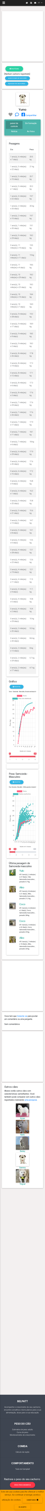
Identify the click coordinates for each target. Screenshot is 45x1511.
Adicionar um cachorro (18, 78)
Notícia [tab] (14, 131)
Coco (22, 904)
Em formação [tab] (31, 123)
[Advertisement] (22, 36)
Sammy (22, 1167)
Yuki (21, 870)
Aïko (21, 887)
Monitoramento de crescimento (22, 1435)
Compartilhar (30, 115)
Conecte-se (22, 1016)
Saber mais (31, 1500)
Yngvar (23, 1184)
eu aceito (22, 1507)
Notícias (15, 69)
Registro (17, 687)
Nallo (22, 1135)
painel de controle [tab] (14, 125)
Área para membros (22, 1485)
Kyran (22, 1118)
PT (39, 3)
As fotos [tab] (31, 131)
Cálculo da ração (22, 1452)
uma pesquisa (31, 1100)
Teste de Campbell (22, 1469)
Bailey (22, 1151)
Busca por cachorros (17, 83)
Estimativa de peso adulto (22, 1430)
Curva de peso (22, 1432)
